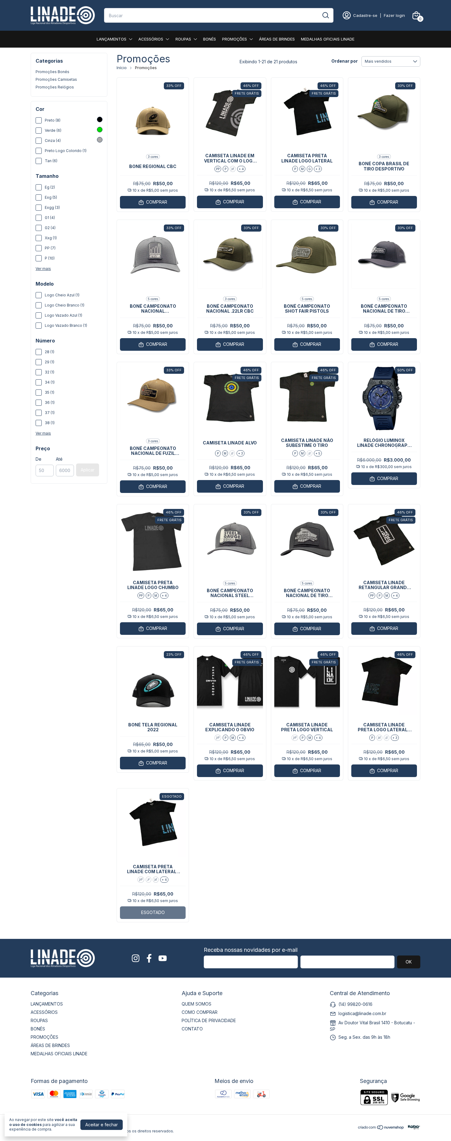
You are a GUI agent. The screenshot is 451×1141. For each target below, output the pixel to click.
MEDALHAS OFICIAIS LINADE (327, 39)
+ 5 (317, 453)
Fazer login (394, 15)
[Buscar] (325, 15)
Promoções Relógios (55, 87)
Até (59, 459)
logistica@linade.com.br (362, 1013)
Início (122, 67)
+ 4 (241, 169)
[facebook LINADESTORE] (149, 958)
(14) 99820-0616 (355, 1004)
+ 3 (317, 169)
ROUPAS (183, 39)
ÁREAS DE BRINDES (277, 39)
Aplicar (87, 469)
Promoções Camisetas (56, 79)
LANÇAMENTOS (111, 39)
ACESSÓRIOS (150, 39)
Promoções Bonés (52, 71)
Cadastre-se (365, 15)
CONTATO (192, 1028)
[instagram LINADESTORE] (135, 958)
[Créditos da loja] (412, 1127)
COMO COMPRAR (200, 1012)
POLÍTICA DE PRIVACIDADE (209, 1020)
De (38, 459)
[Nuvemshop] (381, 1128)
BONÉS (209, 39)
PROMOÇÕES (234, 39)
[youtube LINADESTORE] (162, 958)
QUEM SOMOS (196, 1003)
